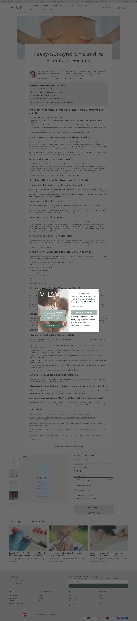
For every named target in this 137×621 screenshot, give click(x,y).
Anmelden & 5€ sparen (84, 312)
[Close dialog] (97, 291)
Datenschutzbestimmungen (76, 326)
